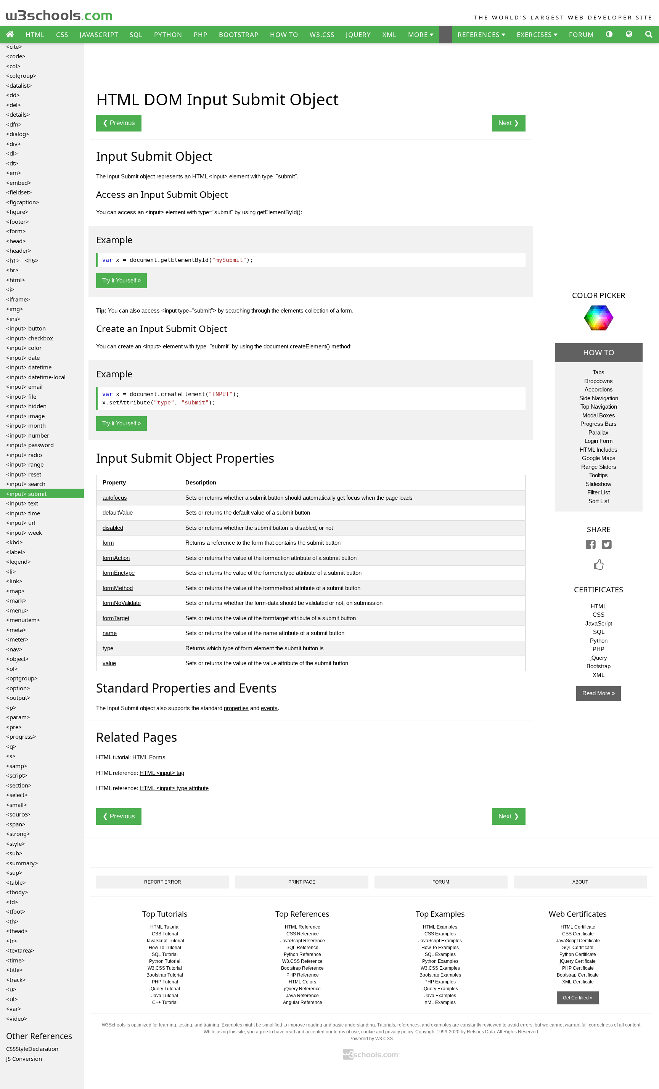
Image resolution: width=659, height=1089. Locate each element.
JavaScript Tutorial (165, 940)
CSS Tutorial (165, 934)
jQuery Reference (302, 988)
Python (599, 640)
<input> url (20, 522)
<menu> (17, 610)
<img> (14, 309)
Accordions (599, 389)
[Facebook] (591, 546)
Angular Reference (302, 1002)
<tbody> (17, 892)
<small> (16, 804)
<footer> (17, 221)
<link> (14, 581)
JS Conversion (24, 1058)
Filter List (598, 492)
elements (292, 310)
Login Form (599, 441)
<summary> (22, 863)
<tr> (11, 941)
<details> (18, 114)
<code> (16, 56)
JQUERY (358, 34)
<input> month (26, 425)
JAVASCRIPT (99, 34)
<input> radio (24, 455)
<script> (16, 775)
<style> (15, 843)
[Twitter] (607, 546)
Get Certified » (578, 998)
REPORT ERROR (162, 882)
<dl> (12, 153)
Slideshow (598, 484)
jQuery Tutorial (164, 988)
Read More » (598, 693)
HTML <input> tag (162, 773)
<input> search (25, 484)
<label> (16, 552)
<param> (18, 717)
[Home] (10, 34)
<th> (12, 921)
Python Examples (440, 961)
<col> (13, 66)
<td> (12, 902)
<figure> (17, 211)
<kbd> (14, 542)
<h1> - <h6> (22, 260)
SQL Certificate (577, 947)
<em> (13, 172)
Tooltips (598, 475)
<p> (11, 707)
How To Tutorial (165, 947)
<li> (11, 571)
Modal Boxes (598, 415)
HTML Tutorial (165, 927)
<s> (11, 756)
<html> (15, 280)
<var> (13, 1008)
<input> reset (23, 474)
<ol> (12, 668)
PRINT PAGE (301, 882)
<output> (18, 697)
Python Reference (302, 954)
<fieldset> (19, 192)
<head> (16, 241)
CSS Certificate (578, 934)
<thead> (17, 931)
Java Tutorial (164, 995)
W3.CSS (322, 34)
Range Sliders (598, 467)
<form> (16, 231)
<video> (16, 1018)
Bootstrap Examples (440, 975)
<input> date (23, 357)
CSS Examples (440, 934)
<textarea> (20, 950)
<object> (17, 658)
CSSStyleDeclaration (32, 1048)
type (108, 648)
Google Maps (599, 458)
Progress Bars (598, 423)
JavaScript (598, 623)
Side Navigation (598, 398)
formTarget (116, 618)
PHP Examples (440, 982)
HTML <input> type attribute (174, 788)
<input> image (25, 416)
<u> (11, 989)
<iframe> (18, 299)
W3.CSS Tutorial (165, 968)
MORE (419, 34)
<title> (14, 970)
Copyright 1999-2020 (437, 1031)
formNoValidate (122, 603)
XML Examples (440, 1002)
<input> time (23, 513)
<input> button (26, 328)
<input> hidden (26, 406)
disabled (113, 527)
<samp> (16, 766)
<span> (16, 824)
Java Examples (440, 995)
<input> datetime (28, 367)
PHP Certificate (578, 968)
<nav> (14, 649)
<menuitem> (23, 620)
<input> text (22, 503)
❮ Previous (119, 123)
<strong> (18, 833)
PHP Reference (302, 975)
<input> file (21, 396)
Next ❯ (508, 123)
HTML (35, 34)
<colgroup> (21, 75)
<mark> (16, 600)
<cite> (14, 46)
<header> (18, 250)
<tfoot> (16, 911)
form (108, 542)
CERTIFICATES (598, 589)
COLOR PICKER (598, 295)
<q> (11, 746)
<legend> (18, 561)
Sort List (598, 501)
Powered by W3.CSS (371, 1038)
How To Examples (440, 947)
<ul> (12, 999)
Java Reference (302, 995)
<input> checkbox (29, 338)
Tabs (598, 372)
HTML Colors (302, 982)
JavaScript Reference (302, 940)
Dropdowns (598, 381)
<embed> (18, 182)
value (109, 663)
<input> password (30, 445)
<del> (13, 105)
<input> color (24, 347)
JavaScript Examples (440, 940)
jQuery (598, 657)
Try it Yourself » (121, 280)
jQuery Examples (440, 988)
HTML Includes (598, 449)
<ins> (13, 318)
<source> (18, 814)
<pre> (14, 727)
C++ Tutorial (165, 1002)
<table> (16, 882)
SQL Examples (440, 954)
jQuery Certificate (578, 961)
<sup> (14, 872)
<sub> (14, 853)
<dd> (13, 95)
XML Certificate (578, 982)
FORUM (581, 34)
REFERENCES (479, 34)
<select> (17, 795)
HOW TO (284, 34)
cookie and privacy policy (387, 1031)
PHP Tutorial (165, 982)
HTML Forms (149, 757)
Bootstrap (599, 666)
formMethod (118, 588)
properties (236, 708)
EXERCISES (535, 34)
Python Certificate (577, 954)
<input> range (24, 464)
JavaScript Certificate (578, 940)
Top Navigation (598, 406)
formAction (116, 558)
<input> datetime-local (36, 377)
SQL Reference (302, 947)
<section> (19, 785)
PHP (200, 34)
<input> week (24, 532)
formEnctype (119, 572)
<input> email (24, 386)
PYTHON (168, 34)
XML (390, 34)
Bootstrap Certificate (578, 975)
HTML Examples (440, 927)
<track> (16, 979)
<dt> (12, 163)
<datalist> (19, 85)
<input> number (27, 435)
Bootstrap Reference (302, 968)
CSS (62, 34)
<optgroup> (22, 678)
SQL (136, 34)
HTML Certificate (578, 927)
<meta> (16, 630)
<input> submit (26, 493)
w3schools (59, 13)
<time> (15, 960)
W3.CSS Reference (302, 961)
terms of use (346, 1031)
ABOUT (580, 882)
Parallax (598, 432)
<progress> (21, 736)
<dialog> (17, 134)
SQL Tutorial (165, 954)
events (269, 708)
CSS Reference (302, 934)
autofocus (115, 497)
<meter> (17, 639)
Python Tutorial (164, 961)
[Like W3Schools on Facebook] (599, 567)
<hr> (12, 270)
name (110, 633)
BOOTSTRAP (239, 34)
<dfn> (14, 124)
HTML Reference (302, 927)
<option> (18, 688)
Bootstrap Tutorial (164, 975)
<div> (13, 144)
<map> (15, 591)
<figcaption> (22, 202)
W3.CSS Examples (440, 968)
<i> (10, 289)
